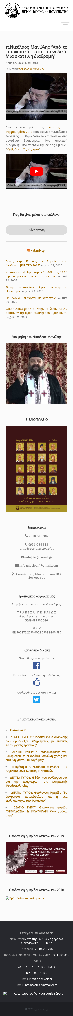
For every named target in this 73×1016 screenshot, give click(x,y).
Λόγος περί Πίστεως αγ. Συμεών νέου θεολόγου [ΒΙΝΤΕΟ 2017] (36, 263)
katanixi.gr (38, 250)
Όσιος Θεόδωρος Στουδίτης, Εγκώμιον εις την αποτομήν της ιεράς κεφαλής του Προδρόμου (36, 311)
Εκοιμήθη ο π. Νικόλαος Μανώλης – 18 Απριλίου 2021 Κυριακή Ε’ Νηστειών (36, 769)
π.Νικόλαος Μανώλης (31, 69)
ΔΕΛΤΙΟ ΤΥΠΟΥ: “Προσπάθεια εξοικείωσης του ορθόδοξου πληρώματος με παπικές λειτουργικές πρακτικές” (36, 741)
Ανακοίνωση (18, 730)
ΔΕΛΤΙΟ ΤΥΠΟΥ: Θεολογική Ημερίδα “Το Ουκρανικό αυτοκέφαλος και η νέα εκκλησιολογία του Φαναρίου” (36, 796)
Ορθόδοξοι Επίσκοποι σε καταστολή (31, 298)
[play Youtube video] (36, 171)
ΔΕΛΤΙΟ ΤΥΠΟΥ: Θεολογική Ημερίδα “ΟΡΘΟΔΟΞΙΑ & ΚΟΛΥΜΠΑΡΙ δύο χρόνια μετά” (36, 811)
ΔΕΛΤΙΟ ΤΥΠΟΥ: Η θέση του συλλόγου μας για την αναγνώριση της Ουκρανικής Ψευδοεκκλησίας (36, 782)
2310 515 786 (44, 949)
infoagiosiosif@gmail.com (41, 985)
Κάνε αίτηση (37, 230)
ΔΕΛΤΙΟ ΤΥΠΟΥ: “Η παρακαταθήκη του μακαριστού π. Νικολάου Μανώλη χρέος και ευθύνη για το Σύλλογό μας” (36, 756)
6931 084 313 (60, 955)
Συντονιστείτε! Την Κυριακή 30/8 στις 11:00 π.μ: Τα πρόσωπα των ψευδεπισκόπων (36, 274)
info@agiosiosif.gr (40, 979)
